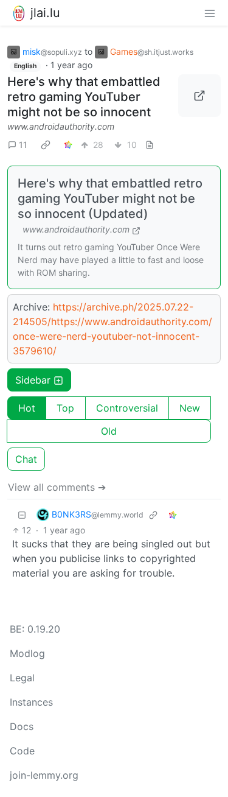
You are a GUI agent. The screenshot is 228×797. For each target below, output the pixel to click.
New (189, 408)
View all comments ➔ (57, 487)
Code (22, 751)
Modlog (27, 653)
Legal (22, 678)
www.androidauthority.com (60, 126)
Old (109, 431)
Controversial (127, 408)
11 (23, 144)
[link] (45, 144)
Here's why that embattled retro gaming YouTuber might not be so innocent (84, 96)
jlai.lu (45, 12)
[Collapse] (22, 514)
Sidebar (32, 380)
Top (65, 408)
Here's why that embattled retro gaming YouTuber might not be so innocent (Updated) (110, 198)
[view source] (149, 145)
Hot (26, 408)
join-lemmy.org (44, 775)
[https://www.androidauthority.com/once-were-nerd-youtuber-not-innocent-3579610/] (199, 95)
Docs (21, 726)
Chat (26, 459)
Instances (31, 702)
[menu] (209, 13)
